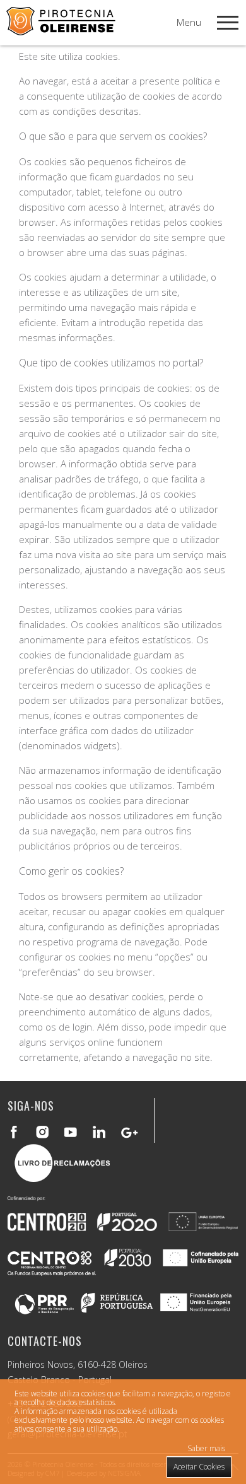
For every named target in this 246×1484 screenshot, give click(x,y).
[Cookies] (60, 31)
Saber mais (206, 1448)
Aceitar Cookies (199, 1466)
